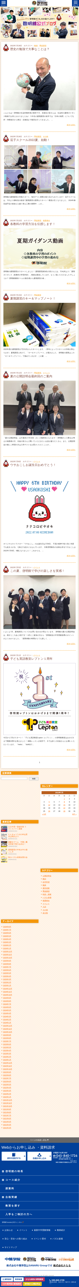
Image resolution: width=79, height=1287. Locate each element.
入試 (44, 907)
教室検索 (18, 1279)
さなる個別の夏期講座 (34, 1279)
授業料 (9, 1188)
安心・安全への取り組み (16, 1239)
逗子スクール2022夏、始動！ (30, 140)
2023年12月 (7, 1026)
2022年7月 (7, 1078)
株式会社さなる (62, 1265)
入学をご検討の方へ (19, 1214)
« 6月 (44, 814)
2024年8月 (7, 1001)
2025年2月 (7, 982)
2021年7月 (7, 1115)
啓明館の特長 (14, 1171)
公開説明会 (47, 876)
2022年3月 (7, 1091)
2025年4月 (7, 976)
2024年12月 (7, 989)
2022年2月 (7, 1094)
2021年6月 (7, 1119)
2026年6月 (7, 933)
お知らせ (9, 1230)
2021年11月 (7, 1103)
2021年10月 (7, 1106)
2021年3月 (7, 1128)
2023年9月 (7, 1035)
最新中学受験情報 (42, 1230)
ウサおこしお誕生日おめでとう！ (33, 464)
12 (49, 805)
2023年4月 (7, 1051)
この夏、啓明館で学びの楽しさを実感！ (37, 570)
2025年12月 (7, 952)
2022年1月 (7, 1097)
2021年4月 (7, 1125)
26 (49, 811)
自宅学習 (46, 882)
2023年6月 (7, 1044)
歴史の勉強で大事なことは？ (30, 49)
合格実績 (11, 1197)
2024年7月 (7, 1004)
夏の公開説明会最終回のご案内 (31, 376)
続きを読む (71, 125)
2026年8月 (7, 927)
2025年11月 (7, 955)
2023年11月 (7, 1029)
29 (64, 811)
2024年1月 (7, 1023)
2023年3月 (7, 1054)
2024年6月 (7, 1007)
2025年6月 (7, 970)
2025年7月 (7, 967)
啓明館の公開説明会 (32, 1284)
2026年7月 (7, 930)
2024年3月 (7, 1017)
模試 (44, 879)
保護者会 (46, 221)
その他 (45, 137)
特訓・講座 (47, 894)
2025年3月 (7, 979)
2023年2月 (7, 1057)
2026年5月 (7, 936)
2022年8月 (7, 1075)
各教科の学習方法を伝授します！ (32, 224)
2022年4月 (7, 1088)
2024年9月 (7, 998)
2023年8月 (7, 1038)
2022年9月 (7, 1072)
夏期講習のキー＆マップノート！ (33, 298)
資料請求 (8, 1279)
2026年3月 (7, 942)
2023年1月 (7, 1060)
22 (64, 808)
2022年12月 (7, 1063)
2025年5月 (7, 973)
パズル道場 (47, 898)
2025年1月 (7, 986)
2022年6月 (7, 1082)
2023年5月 (7, 1047)
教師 (36, 46)
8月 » (74, 814)
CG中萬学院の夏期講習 (12, 1284)
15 (64, 805)
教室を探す (13, 1205)
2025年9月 (7, 961)
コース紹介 (13, 1179)
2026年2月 (7, 945)
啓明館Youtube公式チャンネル (12, 1222)
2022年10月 (7, 1069)
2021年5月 (7, 1122)
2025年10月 (7, 958)
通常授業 (46, 888)
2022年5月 (7, 1085)
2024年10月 (7, 995)
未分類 (45, 913)
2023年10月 (7, 1032)
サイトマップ (11, 1247)
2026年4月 (7, 939)
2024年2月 (7, 1020)
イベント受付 (40, 1239)
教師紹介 (61, 1230)
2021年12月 (7, 1100)
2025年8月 (7, 964)
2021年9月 (7, 1109)
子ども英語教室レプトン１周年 (31, 658)
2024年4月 (7, 1013)
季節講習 (42, 46)
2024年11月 (7, 992)
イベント (46, 373)
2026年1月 (7, 948)
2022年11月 (7, 1066)
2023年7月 (7, 1041)
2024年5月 (7, 1010)
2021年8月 (7, 1112)
